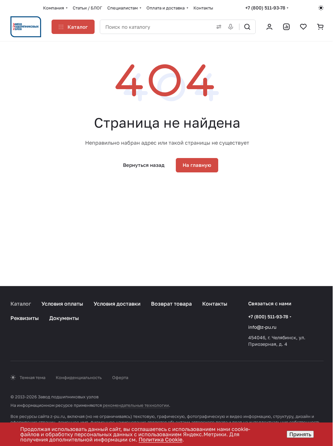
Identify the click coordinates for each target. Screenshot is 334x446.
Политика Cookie (160, 439)
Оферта (120, 377)
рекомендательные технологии (136, 405)
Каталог (20, 303)
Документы (64, 318)
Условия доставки (117, 303)
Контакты (214, 303)
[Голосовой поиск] (232, 27)
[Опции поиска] (217, 27)
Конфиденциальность (79, 377)
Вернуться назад (143, 165)
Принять (300, 434)
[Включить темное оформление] (321, 7)
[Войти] (269, 27)
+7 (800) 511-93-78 (265, 7)
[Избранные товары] (303, 27)
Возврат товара (171, 303)
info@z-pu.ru (262, 327)
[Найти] (247, 27)
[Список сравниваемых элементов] (286, 27)
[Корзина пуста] (320, 27)
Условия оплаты (62, 303)
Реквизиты (24, 318)
